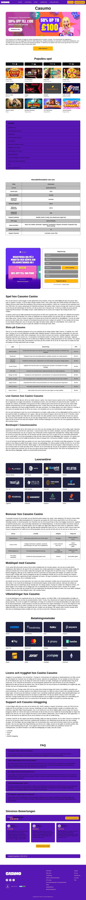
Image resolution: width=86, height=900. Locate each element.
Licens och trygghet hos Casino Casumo (19, 157)
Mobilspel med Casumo (14, 147)
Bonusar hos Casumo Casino (16, 144)
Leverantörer (11, 141)
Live (32, 63)
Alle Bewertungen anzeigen (43, 846)
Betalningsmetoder (13, 154)
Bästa (13, 63)
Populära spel (11, 127)
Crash (51, 63)
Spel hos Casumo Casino (15, 137)
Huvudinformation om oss (15, 131)
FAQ (9, 164)
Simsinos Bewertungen (14, 167)
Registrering (11, 134)
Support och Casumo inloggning (16, 161)
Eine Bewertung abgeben (72, 818)
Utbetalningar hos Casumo (15, 151)
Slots (70, 63)
